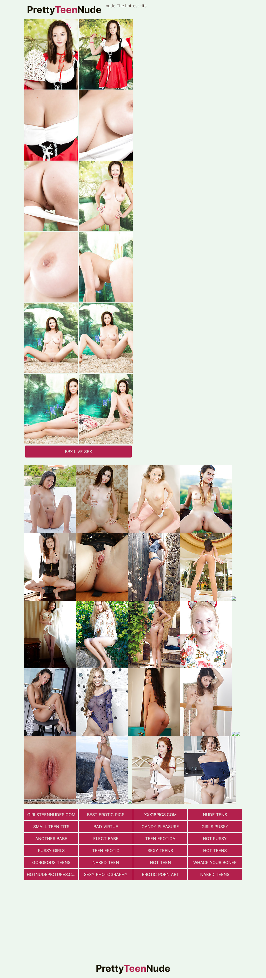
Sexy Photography (106, 874)
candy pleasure (160, 826)
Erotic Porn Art (160, 874)
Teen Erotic (105, 850)
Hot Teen (160, 862)
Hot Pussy (215, 838)
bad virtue (106, 826)
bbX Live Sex (78, 451)
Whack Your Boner (215, 862)
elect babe (105, 838)
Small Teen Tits (51, 826)
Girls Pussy (215, 826)
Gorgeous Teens (51, 862)
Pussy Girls (51, 850)
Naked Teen (105, 862)
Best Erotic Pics (105, 814)
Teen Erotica (160, 838)
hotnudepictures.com (52, 874)
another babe (51, 838)
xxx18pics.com (160, 814)
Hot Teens (215, 850)
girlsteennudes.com (51, 814)
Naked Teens (214, 874)
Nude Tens (215, 814)
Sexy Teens (160, 850)
